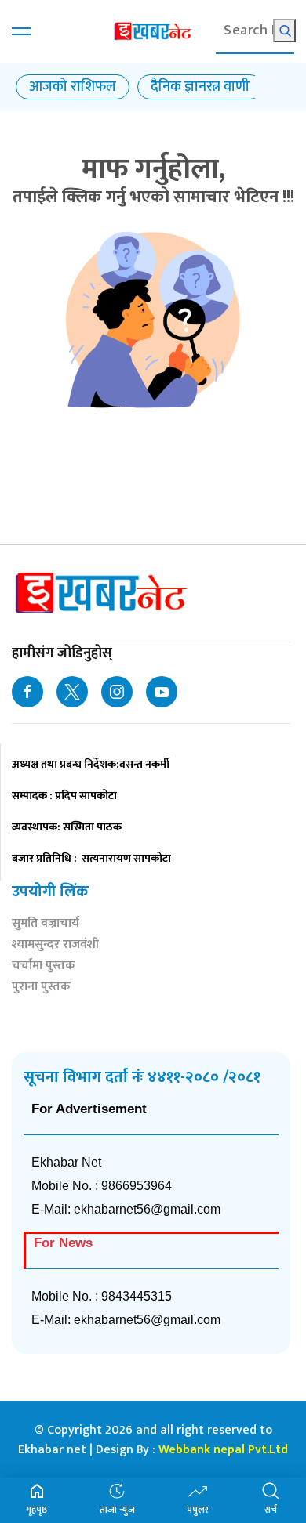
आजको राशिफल (72, 87)
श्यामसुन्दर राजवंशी (55, 946)
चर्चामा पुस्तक (43, 967)
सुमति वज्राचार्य (45, 925)
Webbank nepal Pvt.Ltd (223, 1449)
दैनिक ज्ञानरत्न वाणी (200, 87)
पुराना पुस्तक (41, 988)
